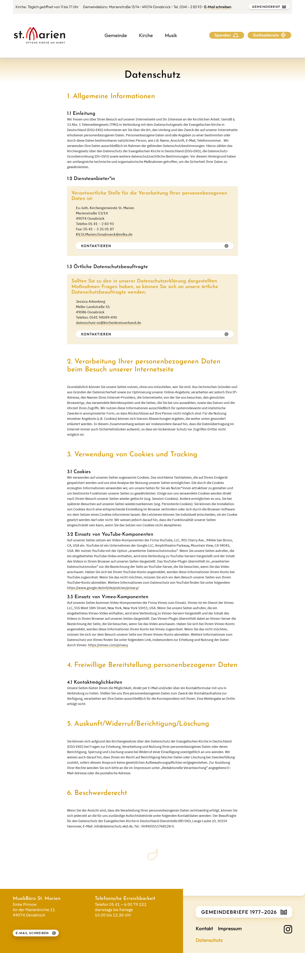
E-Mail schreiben (217, 6)
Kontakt (204, 928)
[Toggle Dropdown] (236, 35)
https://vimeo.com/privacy (108, 645)
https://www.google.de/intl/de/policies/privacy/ (103, 588)
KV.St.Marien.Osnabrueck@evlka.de (104, 234)
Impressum (230, 928)
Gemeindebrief (266, 7)
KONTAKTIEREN (96, 246)
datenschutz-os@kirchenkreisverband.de (108, 322)
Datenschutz (209, 940)
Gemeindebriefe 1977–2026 (239, 912)
